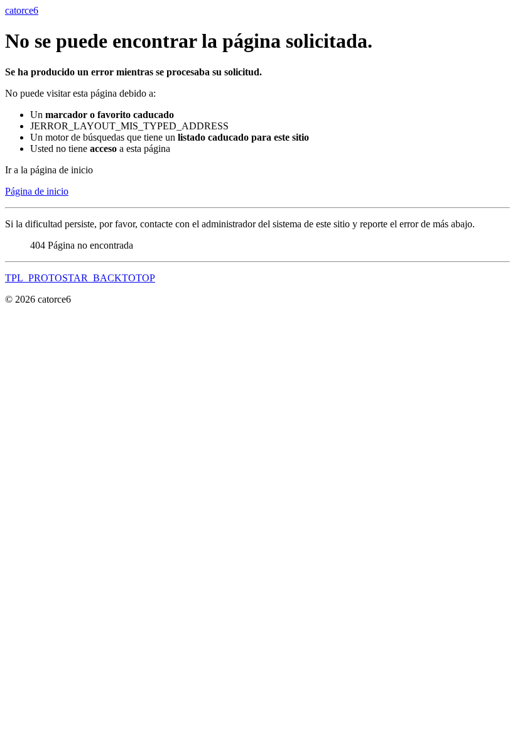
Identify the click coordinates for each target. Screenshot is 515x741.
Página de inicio (36, 191)
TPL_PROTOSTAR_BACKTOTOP (80, 278)
